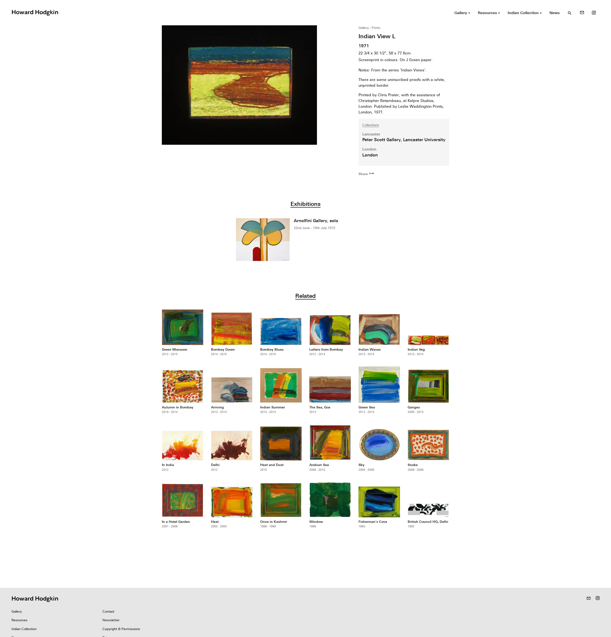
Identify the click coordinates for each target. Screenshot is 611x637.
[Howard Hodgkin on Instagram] (594, 12)
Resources (19, 620)
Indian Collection (24, 629)
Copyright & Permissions (121, 629)
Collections (370, 125)
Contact (108, 611)
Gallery (363, 28)
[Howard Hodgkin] (35, 12)
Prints (376, 28)
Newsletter (111, 620)
